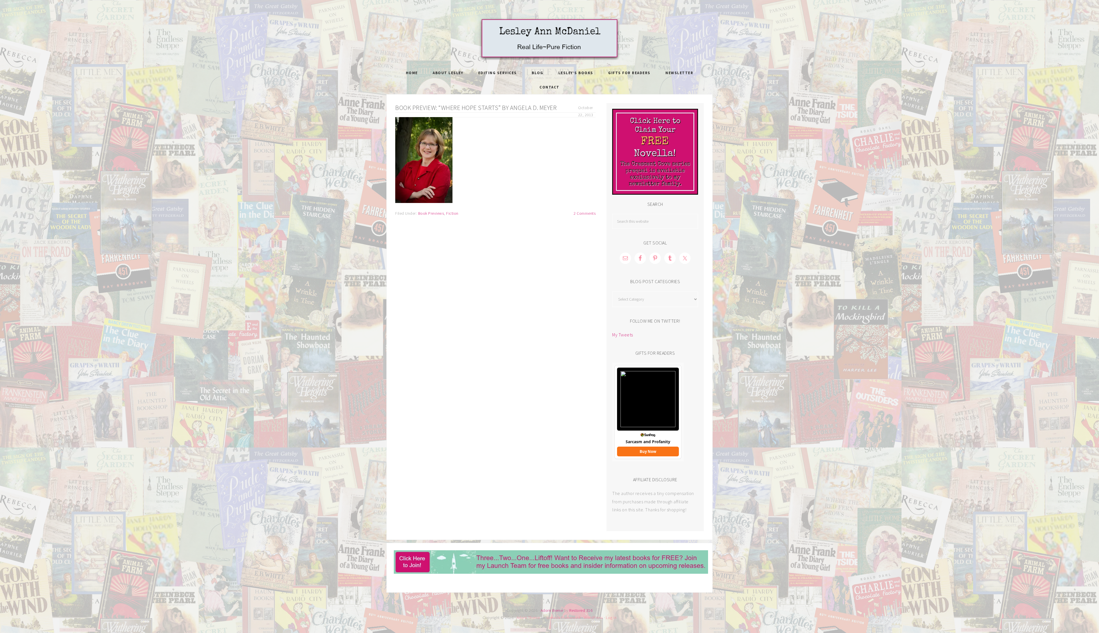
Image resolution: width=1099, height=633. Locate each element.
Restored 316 (580, 610)
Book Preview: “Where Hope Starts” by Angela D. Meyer (476, 108)
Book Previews (431, 213)
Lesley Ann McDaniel (549, 38)
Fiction (452, 213)
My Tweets (622, 335)
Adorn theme (552, 610)
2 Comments (585, 213)
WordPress (593, 617)
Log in (611, 617)
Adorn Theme (528, 617)
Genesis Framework (563, 617)
